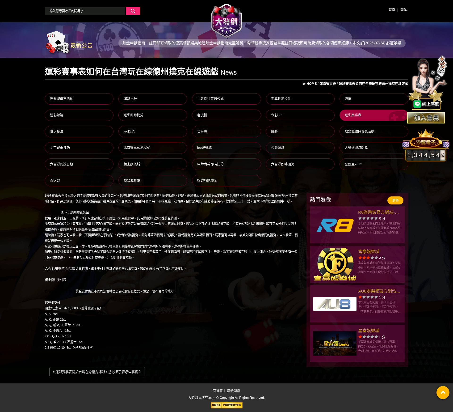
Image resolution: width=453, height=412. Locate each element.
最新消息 (233, 391)
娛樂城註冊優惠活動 (359, 131)
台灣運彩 (277, 147)
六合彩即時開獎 (282, 164)
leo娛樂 (129, 131)
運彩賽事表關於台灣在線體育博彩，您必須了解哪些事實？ (98, 372)
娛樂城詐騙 (132, 180)
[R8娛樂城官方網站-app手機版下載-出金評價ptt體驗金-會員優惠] (335, 225)
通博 (348, 99)
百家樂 (55, 180)
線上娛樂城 (132, 164)
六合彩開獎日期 (61, 164)
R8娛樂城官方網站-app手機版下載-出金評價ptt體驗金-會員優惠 (379, 213)
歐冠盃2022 (353, 164)
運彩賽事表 (353, 115)
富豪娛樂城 (368, 251)
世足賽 (202, 131)
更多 (395, 200)
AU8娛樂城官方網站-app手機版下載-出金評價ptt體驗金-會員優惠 (379, 292)
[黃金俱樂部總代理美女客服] (428, 83)
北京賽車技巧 (60, 147)
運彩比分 (130, 99)
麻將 (274, 131)
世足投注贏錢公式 (210, 99)
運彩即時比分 (133, 115)
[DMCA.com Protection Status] (226, 405)
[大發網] (226, 19)
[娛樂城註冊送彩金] (426, 117)
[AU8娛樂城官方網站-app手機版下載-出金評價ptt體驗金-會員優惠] (335, 304)
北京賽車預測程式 (137, 147)
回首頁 (218, 391)
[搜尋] (133, 11)
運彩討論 (56, 115)
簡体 (403, 10)
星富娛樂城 (368, 330)
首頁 (392, 10)
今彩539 (277, 115)
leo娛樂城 (204, 147)
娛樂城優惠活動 (61, 99)
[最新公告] (68, 43)
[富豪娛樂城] (335, 264)
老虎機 (202, 115)
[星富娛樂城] (335, 343)
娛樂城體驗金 (207, 180)
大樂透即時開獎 (356, 147)
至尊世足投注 (281, 99)
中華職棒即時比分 (210, 164)
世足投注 (56, 131)
